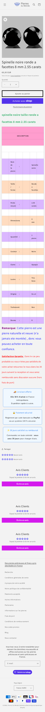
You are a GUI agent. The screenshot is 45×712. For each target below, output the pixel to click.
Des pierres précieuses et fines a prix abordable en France (20, 564)
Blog (6, 632)
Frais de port (10, 616)
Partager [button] (7, 449)
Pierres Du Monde (13, 705)
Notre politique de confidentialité (18, 588)
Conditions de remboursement (17, 621)
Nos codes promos (12, 627)
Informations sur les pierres (16, 610)
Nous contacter (11, 638)
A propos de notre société (15, 583)
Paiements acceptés (12, 594)
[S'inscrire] (37, 663)
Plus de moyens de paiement (22, 107)
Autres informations (12, 600)
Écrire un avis (22, 484)
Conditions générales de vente (16, 578)
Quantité (5, 80)
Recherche (9, 572)
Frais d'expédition (15, 75)
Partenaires (9, 605)
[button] (4, 4)
